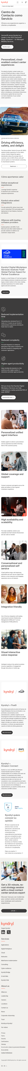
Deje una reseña (10, 851)
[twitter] (9, 932)
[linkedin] (3, 932)
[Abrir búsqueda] (22, 2)
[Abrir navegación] (26, 2)
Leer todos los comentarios (13, 853)
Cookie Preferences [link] (6, 1053)
